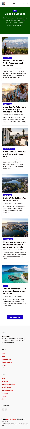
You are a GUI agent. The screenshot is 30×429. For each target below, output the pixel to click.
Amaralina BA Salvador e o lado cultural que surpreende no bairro (14, 109)
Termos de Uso (6, 387)
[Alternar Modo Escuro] (27, 3)
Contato (4, 396)
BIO (3, 399)
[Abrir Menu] (14, 4)
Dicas (3, 353)
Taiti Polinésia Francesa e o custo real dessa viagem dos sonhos (15, 291)
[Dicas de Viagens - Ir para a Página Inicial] (3, 3)
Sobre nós (5, 381)
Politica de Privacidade (8, 384)
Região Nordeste (7, 362)
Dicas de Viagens (11, 419)
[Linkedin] (3, 409)
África (3, 368)
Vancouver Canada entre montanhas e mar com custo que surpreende (14, 244)
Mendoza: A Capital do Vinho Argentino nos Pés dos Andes (14, 62)
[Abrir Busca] (24, 3)
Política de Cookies (7, 390)
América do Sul (6, 359)
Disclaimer (5, 393)
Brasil (3, 356)
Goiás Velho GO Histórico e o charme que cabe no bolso (14, 153)
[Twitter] (6, 409)
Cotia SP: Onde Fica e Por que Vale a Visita (14, 199)
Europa (4, 365)
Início (3, 378)
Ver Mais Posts (15, 317)
